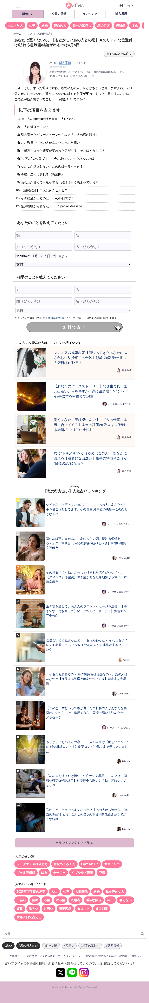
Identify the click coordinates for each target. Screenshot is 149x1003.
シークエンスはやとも (119, 404)
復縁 (135, 25)
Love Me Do (124, 558)
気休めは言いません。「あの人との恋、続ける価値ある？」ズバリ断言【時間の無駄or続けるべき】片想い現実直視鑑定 (86, 543)
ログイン (128, 5)
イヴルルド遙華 (82, 872)
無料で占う (74, 327)
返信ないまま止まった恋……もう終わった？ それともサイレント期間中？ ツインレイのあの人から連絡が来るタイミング (86, 645)
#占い (8, 945)
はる (44, 872)
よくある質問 (47, 956)
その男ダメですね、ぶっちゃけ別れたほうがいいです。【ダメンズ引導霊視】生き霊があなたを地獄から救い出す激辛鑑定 (86, 577)
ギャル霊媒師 (26, 872)
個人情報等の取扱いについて (59, 318)
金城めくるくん (64, 864)
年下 (110, 900)
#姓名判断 (51, 945)
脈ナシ (33, 908)
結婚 (45, 25)
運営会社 (124, 956)
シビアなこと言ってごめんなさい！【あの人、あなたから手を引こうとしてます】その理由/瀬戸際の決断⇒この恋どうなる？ (86, 509)
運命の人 (60, 25)
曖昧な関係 (93, 900)
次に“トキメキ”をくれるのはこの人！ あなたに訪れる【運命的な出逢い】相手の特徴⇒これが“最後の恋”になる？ (90, 458)
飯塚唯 (126, 659)
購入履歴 (121, 13)
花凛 (102, 872)
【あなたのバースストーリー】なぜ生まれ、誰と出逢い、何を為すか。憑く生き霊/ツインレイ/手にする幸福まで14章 (90, 391)
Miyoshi (126, 761)
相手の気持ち (82, 25)
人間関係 (81, 891)
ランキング (90, 13)
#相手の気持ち (90, 945)
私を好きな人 (115, 891)
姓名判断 (101, 908)
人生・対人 (15, 25)
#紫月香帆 (112, 945)
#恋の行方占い (28, 945)
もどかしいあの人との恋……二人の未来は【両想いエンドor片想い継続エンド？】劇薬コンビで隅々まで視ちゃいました (87, 746)
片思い (48, 908)
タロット (83, 908)
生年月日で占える (29, 917)
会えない (125, 900)
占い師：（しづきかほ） (68, 63)
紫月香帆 (126, 370)
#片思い (69, 945)
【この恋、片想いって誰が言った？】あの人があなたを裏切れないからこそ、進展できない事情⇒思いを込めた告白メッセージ (86, 712)
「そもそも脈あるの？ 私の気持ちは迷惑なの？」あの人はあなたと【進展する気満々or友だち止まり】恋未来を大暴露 (86, 679)
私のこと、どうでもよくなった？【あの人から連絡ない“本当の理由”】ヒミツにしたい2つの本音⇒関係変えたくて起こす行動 (87, 814)
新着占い (28, 13)
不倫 (47, 900)
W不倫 (60, 900)
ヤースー (59, 872)
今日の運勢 (59, 13)
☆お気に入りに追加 (119, 53)
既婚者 (75, 900)
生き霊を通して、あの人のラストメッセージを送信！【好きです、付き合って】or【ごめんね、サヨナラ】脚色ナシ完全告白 (86, 611)
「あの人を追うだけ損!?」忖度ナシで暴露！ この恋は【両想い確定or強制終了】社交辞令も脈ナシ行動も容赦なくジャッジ (86, 780)
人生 (54, 891)
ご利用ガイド (16, 956)
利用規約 (32, 956)
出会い (21, 900)
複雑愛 (120, 25)
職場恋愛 (65, 908)
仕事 (32, 25)
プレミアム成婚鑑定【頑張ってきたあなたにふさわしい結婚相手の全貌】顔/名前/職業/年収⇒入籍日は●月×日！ (90, 358)
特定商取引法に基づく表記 (101, 956)
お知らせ (137, 956)
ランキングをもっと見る (75, 842)
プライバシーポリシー (70, 956)
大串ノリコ (112, 864)
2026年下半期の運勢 (31, 891)
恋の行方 (103, 25)
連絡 (20, 908)
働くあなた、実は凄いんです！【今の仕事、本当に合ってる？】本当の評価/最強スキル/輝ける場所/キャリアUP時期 (90, 425)
